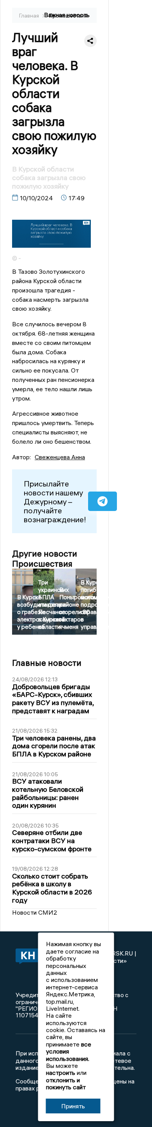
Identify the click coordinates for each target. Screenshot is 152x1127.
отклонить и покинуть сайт (66, 1083)
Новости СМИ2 (34, 912)
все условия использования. (68, 1051)
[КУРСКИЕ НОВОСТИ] (26, 956)
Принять (73, 1106)
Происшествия (68, 15)
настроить (60, 1072)
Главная (29, 15)
